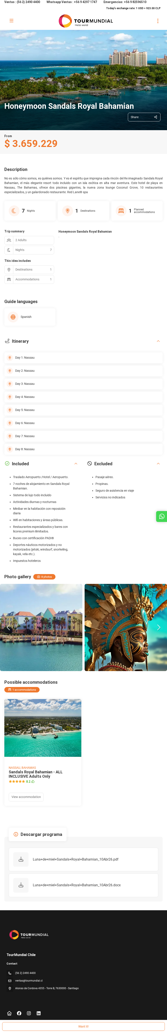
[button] (8, 627)
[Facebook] (19, 1013)
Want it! (83, 1026)
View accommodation (26, 797)
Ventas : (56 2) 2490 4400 (22, 2)
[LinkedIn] (38, 1013)
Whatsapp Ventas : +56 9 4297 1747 (72, 2)
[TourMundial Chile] (29, 935)
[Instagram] (29, 1013)
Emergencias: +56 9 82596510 (125, 2)
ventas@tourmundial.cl (29, 980)
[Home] (9, 1013)
